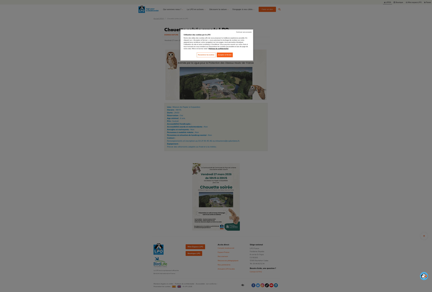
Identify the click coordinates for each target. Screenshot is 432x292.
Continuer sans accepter (244, 32)
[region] (216, 45)
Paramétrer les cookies (206, 55)
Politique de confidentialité (218, 49)
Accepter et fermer (225, 55)
